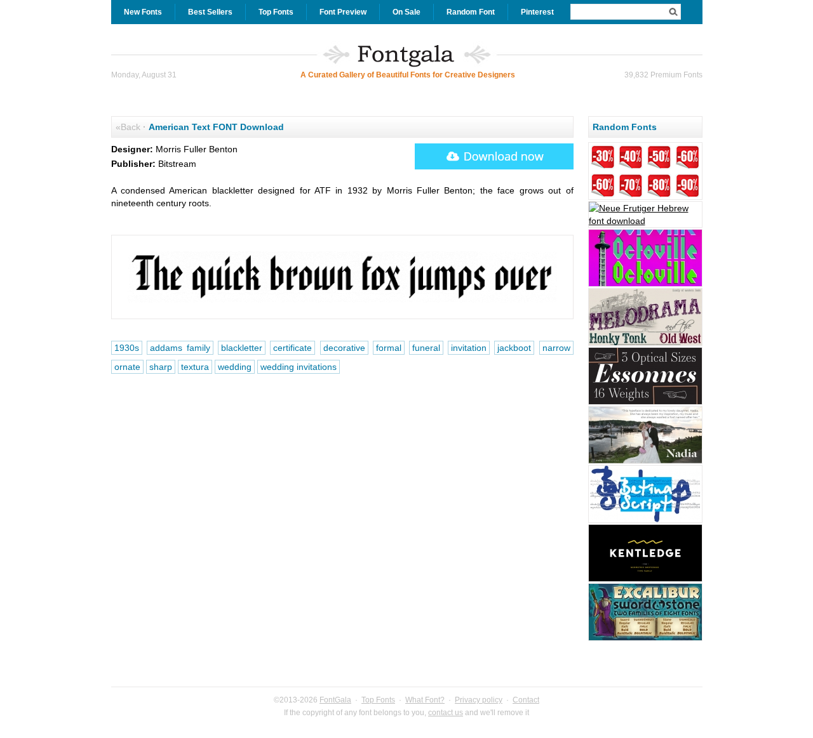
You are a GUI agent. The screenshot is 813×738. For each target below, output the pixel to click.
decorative (344, 348)
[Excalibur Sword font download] (645, 639)
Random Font (471, 12)
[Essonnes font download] (645, 403)
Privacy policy (478, 699)
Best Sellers (210, 12)
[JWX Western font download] (645, 344)
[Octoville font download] (645, 285)
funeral (426, 348)
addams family (180, 348)
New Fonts (143, 12)
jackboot (514, 348)
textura (195, 367)
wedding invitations (298, 367)
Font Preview (342, 12)
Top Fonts (276, 12)
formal (388, 348)
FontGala (335, 699)
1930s (126, 348)
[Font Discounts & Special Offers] (645, 198)
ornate (127, 367)
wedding (235, 367)
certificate (292, 348)
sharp (160, 367)
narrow (556, 348)
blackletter (241, 348)
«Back (128, 127)
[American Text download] (494, 156)
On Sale (406, 12)
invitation (469, 348)
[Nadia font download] (645, 462)
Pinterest (537, 12)
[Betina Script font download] (645, 521)
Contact (526, 699)
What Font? (425, 699)
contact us (445, 712)
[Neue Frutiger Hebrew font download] (645, 221)
